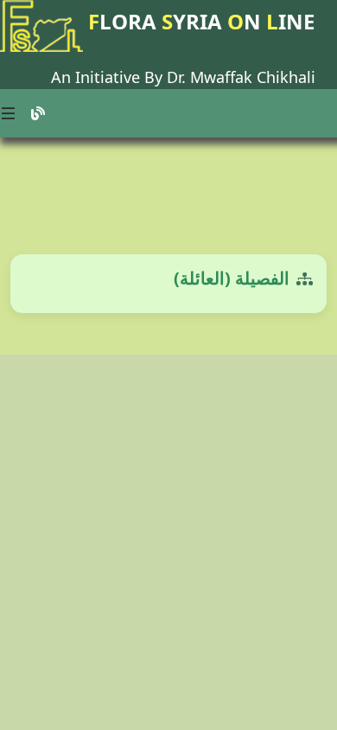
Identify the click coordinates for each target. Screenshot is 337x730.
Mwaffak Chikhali (252, 77)
